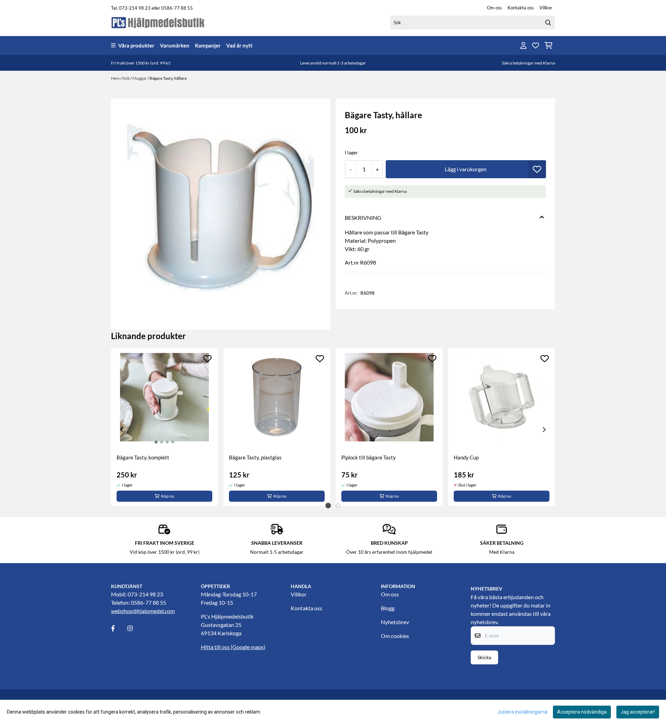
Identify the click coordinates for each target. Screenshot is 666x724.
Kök (126, 78)
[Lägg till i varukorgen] (466, 169)
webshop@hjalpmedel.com (143, 610)
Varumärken (174, 45)
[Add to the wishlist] (207, 358)
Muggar (140, 78)
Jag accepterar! (638, 712)
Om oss (494, 7)
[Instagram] (135, 628)
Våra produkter (136, 45)
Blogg (387, 608)
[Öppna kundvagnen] (548, 45)
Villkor (545, 7)
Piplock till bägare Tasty (368, 457)
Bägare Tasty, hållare (168, 78)
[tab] (328, 506)
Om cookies (395, 635)
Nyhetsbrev (395, 622)
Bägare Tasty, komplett (143, 457)
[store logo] (158, 22)
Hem (115, 78)
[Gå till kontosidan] (523, 45)
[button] (537, 169)
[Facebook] (118, 628)
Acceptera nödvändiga (582, 712)
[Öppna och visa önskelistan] (535, 45)
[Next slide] (543, 429)
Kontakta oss (520, 7)
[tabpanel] (164, 427)
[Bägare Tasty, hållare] (220, 208)
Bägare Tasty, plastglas (255, 457)
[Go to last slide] (122, 429)
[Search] (548, 22)
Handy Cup (466, 457)
